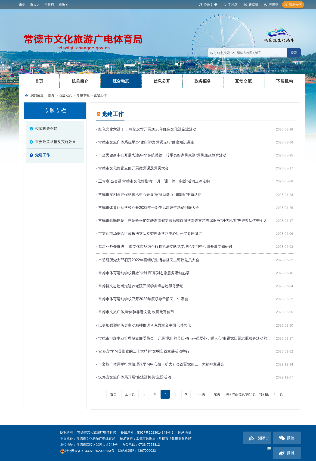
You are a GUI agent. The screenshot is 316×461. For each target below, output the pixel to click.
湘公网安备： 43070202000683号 (89, 451)
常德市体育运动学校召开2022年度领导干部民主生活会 (143, 299)
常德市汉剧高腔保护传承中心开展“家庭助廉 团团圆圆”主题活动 (149, 195)
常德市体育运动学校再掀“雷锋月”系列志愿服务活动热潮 (143, 273)
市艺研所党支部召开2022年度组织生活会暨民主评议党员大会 (148, 260)
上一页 (130, 394)
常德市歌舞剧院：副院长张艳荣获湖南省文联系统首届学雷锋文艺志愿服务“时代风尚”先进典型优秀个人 (182, 221)
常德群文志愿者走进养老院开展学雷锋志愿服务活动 (140, 286)
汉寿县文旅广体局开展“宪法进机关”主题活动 (134, 377)
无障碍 (274, 4)
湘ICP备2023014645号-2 (155, 432)
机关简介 (80, 81)
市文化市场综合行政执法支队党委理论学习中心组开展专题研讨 (150, 233)
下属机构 (284, 81)
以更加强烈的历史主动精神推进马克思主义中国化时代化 (144, 325)
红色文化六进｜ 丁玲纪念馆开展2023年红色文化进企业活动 (147, 129)
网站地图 (184, 432)
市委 (22, 4)
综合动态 (121, 81)
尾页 (217, 394)
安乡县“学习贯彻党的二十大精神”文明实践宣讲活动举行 (143, 351)
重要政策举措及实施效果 (55, 142)
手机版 (233, 4)
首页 (39, 81)
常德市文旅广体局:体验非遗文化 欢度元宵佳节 (136, 312)
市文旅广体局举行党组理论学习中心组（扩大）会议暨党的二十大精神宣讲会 (161, 364)
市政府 (49, 4)
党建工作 (100, 95)
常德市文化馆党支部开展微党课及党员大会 (133, 168)
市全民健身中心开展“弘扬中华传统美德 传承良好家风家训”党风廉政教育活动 (162, 155)
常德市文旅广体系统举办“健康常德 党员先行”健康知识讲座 (146, 142)
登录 (207, 4)
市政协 (63, 4)
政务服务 (203, 81)
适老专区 (295, 4)
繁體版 (253, 4)
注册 (214, 4)
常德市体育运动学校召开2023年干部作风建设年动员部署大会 (148, 208)
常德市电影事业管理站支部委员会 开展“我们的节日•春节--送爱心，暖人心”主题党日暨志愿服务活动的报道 (186, 338)
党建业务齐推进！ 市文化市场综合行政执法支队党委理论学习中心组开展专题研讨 (165, 246)
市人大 (35, 4)
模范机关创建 (46, 128)
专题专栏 (83, 95)
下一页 (200, 394)
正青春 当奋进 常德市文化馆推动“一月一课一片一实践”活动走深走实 (154, 181)
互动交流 (243, 81)
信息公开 (162, 81)
